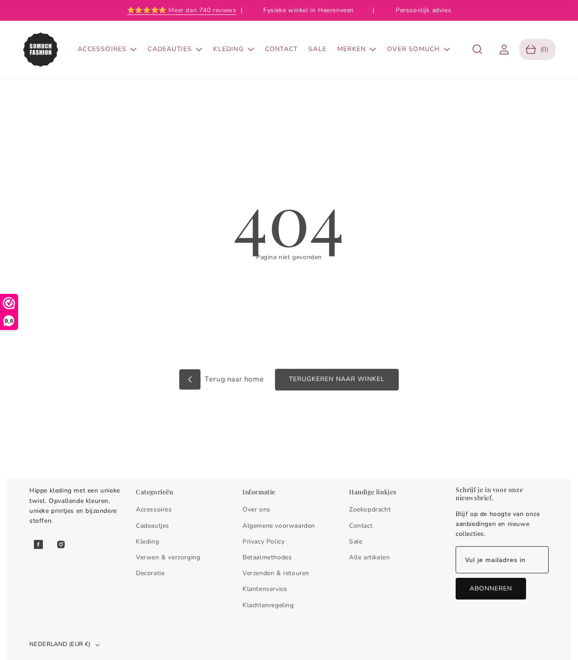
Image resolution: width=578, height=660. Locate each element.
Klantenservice (264, 589)
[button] (477, 49)
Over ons (256, 509)
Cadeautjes (152, 525)
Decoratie (150, 573)
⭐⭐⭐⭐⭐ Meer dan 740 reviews (182, 10)
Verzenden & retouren (275, 573)
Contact (361, 525)
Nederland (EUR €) (60, 644)
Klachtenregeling (268, 605)
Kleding (147, 541)
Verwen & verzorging (168, 557)
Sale (355, 541)
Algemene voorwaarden (278, 525)
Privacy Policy (263, 541)
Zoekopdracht (370, 509)
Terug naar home (233, 379)
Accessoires (154, 509)
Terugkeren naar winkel (337, 379)
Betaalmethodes (267, 557)
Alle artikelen (369, 557)
